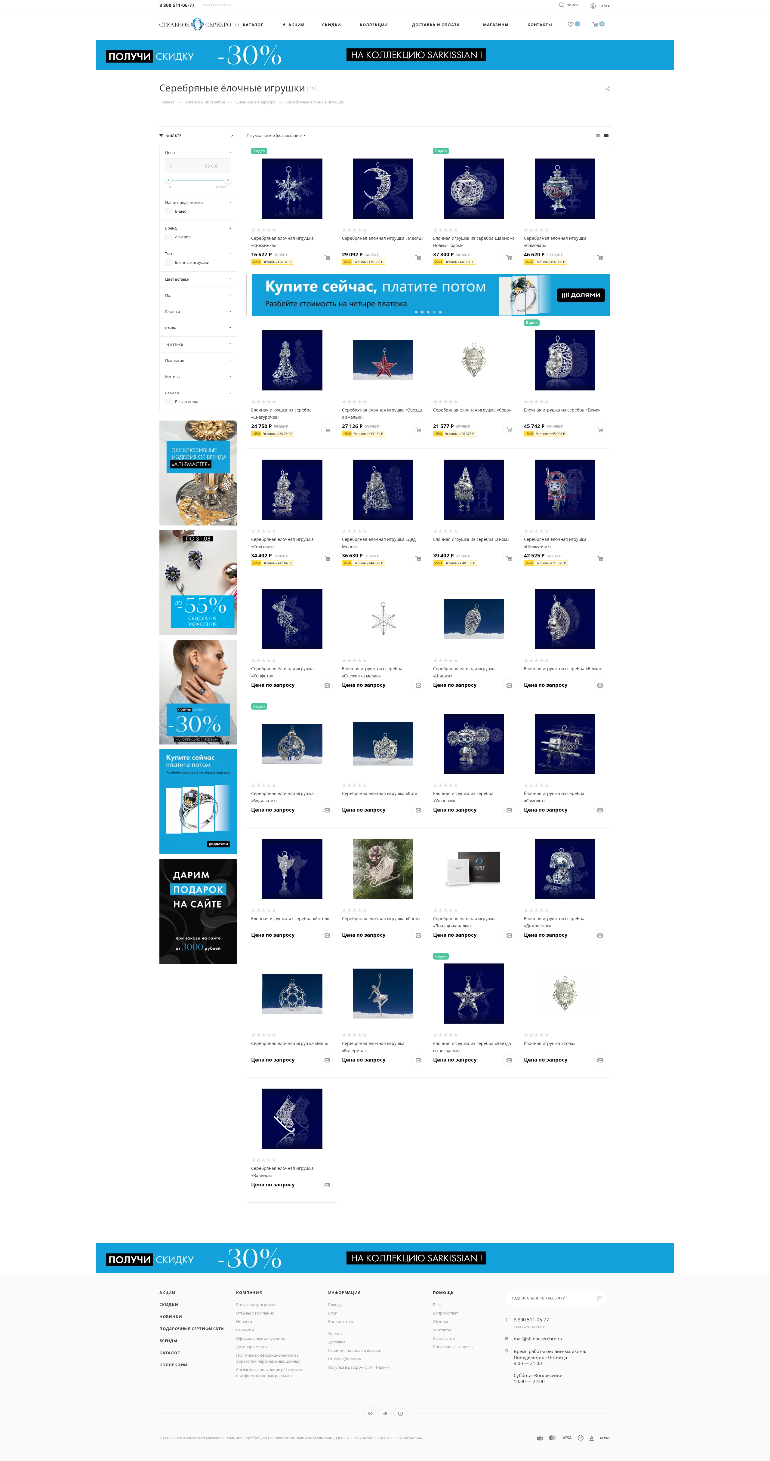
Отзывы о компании (255, 1313)
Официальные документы (260, 1338)
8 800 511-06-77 (177, 5)
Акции (167, 1292)
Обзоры (440, 1321)
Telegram (385, 1413)
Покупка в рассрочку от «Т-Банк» (359, 1367)
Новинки (170, 1316)
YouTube (400, 1413)
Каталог (169, 1352)
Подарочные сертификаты (192, 1328)
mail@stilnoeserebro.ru (538, 1339)
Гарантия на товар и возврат (355, 1350)
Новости (244, 1321)
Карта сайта (444, 1338)
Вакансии (245, 1330)
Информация (344, 1292)
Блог (332, 1313)
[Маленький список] (598, 135)
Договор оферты (252, 1346)
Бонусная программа (256, 1304)
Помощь (443, 1292)
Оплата (335, 1333)
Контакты (442, 1330)
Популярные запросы (453, 1346)
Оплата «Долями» (344, 1358)
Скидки (168, 1304)
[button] (416, 312)
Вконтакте (369, 1413)
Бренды (168, 1340)
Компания (249, 1292)
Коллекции (173, 1364)
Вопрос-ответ (340, 1321)
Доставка (336, 1342)
